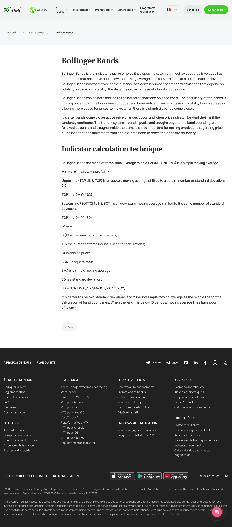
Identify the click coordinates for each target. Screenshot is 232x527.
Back (70, 327)
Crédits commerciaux (132, 397)
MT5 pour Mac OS (72, 412)
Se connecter (216, 9)
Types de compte (15, 430)
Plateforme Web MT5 (75, 397)
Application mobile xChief (78, 443)
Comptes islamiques (17, 435)
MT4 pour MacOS (72, 438)
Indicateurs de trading (35, 32)
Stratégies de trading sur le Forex (196, 440)
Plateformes (71, 380)
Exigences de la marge (19, 445)
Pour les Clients (131, 380)
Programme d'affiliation (148, 9)
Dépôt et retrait (127, 412)
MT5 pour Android (72, 402)
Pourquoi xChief (15, 387)
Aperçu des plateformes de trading (84, 387)
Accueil (11, 32)
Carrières (10, 407)
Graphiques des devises (190, 397)
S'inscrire (193, 9)
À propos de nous (17, 362)
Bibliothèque (185, 418)
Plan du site (46, 362)
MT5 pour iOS (70, 407)
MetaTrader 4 (69, 417)
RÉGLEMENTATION (66, 476)
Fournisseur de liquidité (133, 407)
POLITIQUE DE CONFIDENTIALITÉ (26, 476)
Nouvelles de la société (19, 397)
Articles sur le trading (188, 435)
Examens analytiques (189, 387)
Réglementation (15, 392)
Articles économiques (189, 392)
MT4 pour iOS (70, 433)
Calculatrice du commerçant (193, 407)
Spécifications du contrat (21, 440)
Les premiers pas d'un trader (193, 430)
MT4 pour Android (72, 428)
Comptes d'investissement (135, 387)
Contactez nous (14, 412)
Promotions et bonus (131, 392)
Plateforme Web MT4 (75, 422)
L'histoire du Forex (186, 425)
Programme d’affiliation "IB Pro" (138, 435)
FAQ (6, 402)
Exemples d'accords (17, 450)
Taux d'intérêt (183, 402)
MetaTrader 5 (69, 392)
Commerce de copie (130, 402)
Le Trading (12, 423)
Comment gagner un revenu (136, 430)
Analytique (183, 380)
